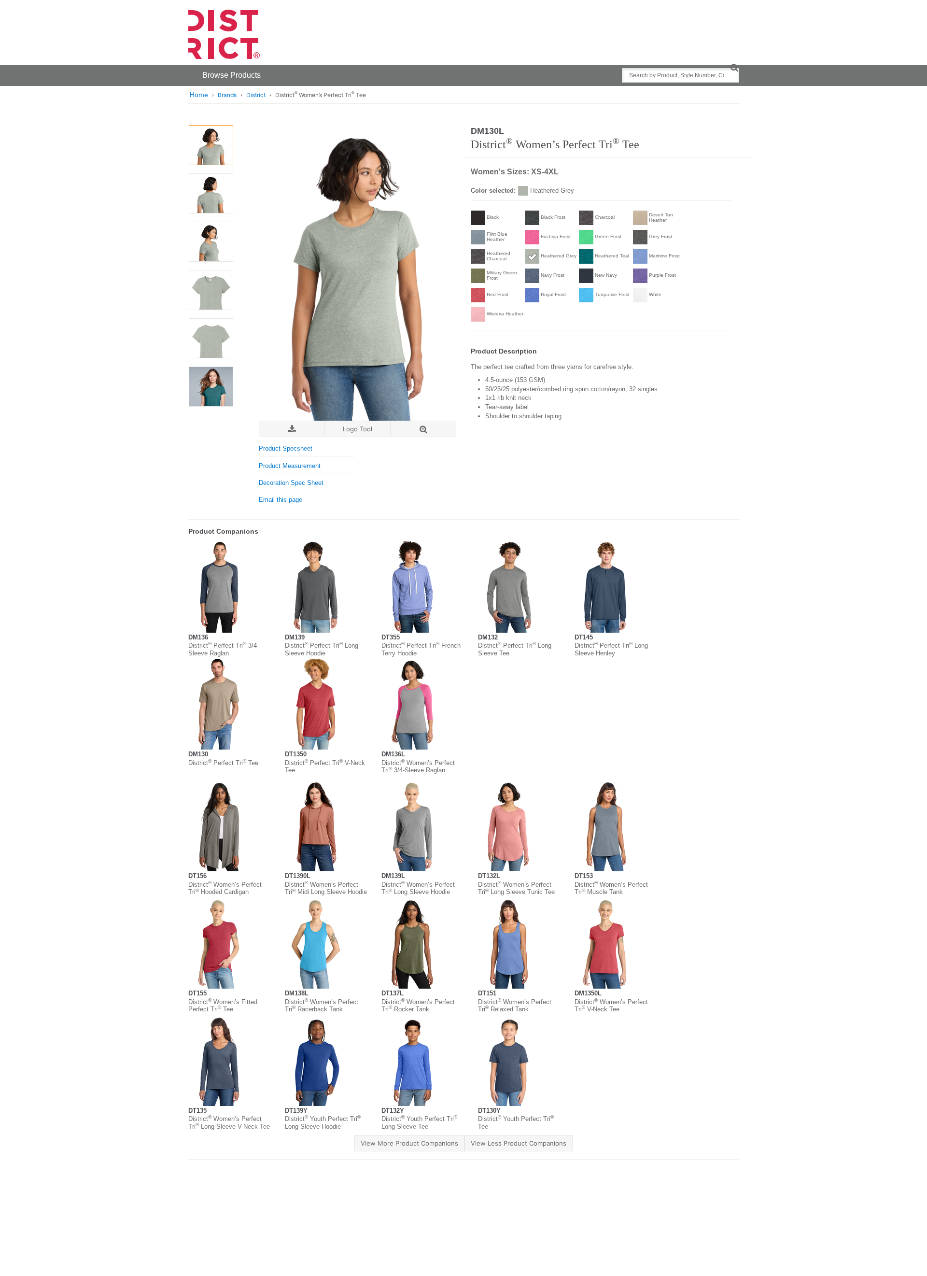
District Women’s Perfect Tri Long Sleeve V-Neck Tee (229, 1122)
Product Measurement (290, 465)
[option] (210, 145)
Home (199, 95)
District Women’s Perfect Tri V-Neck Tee (611, 1005)
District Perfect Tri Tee (223, 762)
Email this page (280, 499)
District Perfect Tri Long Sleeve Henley (611, 649)
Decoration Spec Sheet (291, 482)
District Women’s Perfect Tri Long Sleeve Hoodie (418, 888)
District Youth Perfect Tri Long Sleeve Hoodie (323, 1122)
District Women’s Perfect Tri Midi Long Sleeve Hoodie (326, 888)
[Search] (734, 67)
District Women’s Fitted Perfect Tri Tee (222, 1005)
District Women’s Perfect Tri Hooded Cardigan (225, 888)
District (256, 95)
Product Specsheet (285, 448)
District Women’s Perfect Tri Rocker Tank (418, 1005)
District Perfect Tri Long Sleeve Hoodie (321, 649)
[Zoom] (423, 429)
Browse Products (231, 75)
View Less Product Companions (518, 1143)
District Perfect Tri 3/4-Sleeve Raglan (223, 649)
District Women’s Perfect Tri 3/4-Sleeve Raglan (418, 766)
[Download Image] (292, 429)
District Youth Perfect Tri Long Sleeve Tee (419, 1122)
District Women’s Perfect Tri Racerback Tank (321, 1005)
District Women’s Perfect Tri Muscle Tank (611, 888)
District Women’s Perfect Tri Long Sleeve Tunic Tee (516, 888)
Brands (227, 95)
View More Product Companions (409, 1143)
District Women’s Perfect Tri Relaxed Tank (514, 1005)
